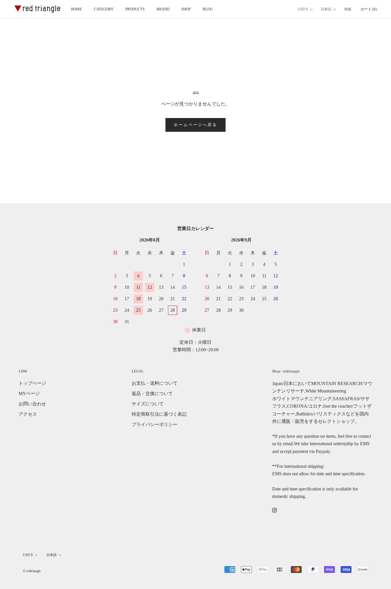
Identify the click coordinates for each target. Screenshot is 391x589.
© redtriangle (32, 571)
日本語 (326, 9)
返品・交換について (152, 393)
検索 (347, 9)
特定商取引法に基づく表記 (159, 414)
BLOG (208, 9)
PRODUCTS (135, 9)
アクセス (28, 414)
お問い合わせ (32, 403)
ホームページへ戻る (195, 125)
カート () (368, 9)
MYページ (29, 393)
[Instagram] (274, 510)
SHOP (186, 9)
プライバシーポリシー (154, 424)
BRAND (163, 9)
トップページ (32, 383)
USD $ (303, 9)
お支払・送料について (154, 383)
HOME (76, 9)
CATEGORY (103, 9)
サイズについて (148, 403)
